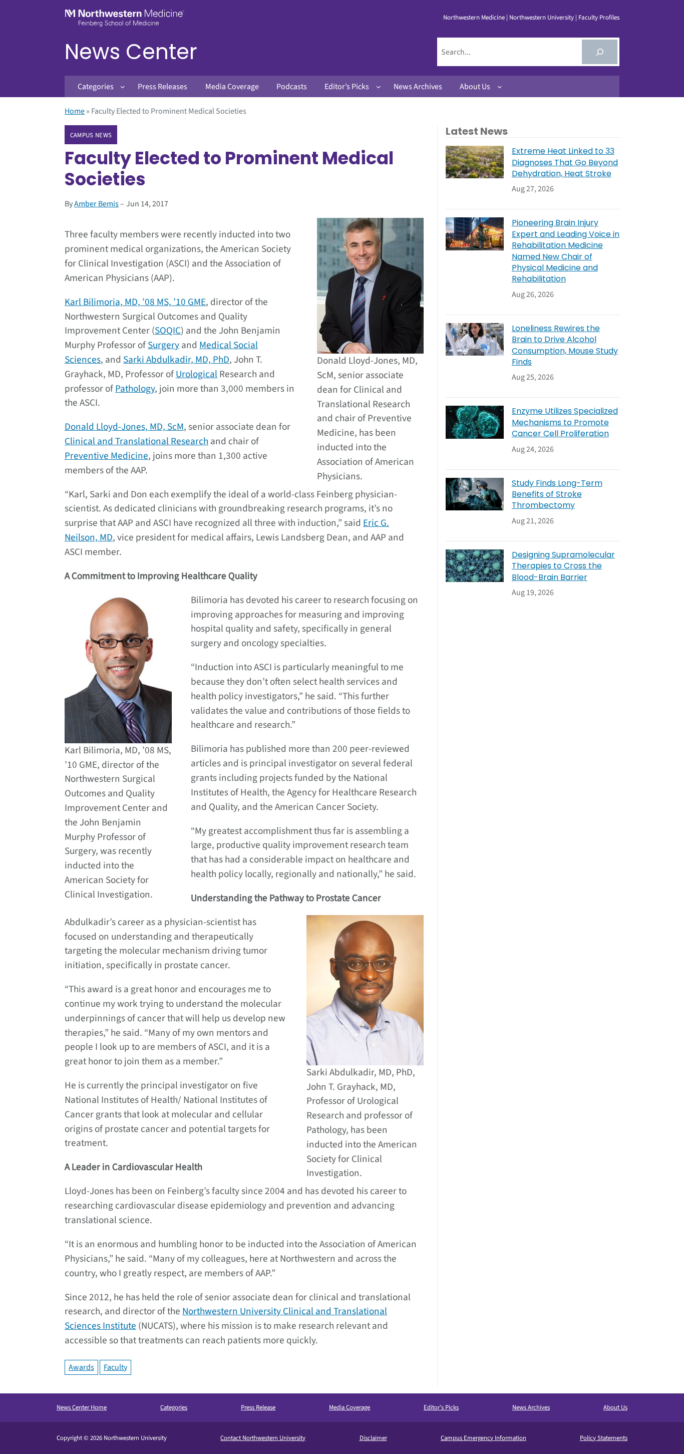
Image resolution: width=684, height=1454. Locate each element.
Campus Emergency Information (483, 1437)
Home (75, 111)
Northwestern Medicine (474, 17)
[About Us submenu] (499, 86)
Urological (196, 374)
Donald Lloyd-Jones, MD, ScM (124, 427)
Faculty (115, 1367)
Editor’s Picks (441, 1407)
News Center (131, 52)
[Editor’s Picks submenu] (378, 86)
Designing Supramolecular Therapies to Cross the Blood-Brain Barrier (563, 566)
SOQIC (168, 331)
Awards (81, 1367)
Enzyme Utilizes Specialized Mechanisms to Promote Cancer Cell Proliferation (565, 422)
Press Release (258, 1407)
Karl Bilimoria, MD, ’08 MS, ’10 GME (135, 302)
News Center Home (82, 1407)
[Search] (599, 52)
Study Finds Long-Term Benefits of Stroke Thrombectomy (557, 494)
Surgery (163, 345)
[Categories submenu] (122, 86)
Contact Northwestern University (262, 1437)
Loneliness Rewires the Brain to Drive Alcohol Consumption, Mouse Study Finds (565, 345)
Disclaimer (373, 1437)
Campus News (91, 135)
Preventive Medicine (106, 456)
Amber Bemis (96, 203)
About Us (615, 1407)
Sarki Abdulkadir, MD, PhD (176, 360)
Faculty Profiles (598, 17)
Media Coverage (349, 1407)
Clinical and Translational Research (136, 441)
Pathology (135, 389)
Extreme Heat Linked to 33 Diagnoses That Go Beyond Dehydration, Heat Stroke (565, 162)
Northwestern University (541, 17)
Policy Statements (603, 1437)
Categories (173, 1407)
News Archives (531, 1407)
